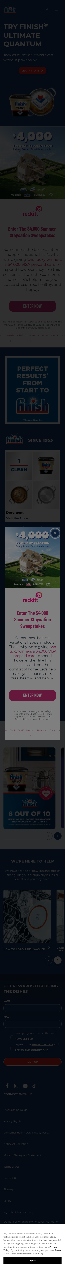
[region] (32, 1245)
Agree (32, 1260)
